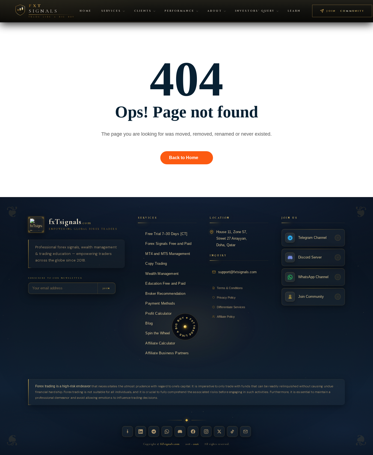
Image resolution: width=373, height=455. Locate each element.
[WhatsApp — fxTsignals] (166, 431)
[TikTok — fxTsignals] (232, 431)
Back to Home (183, 157)
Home (85, 11)
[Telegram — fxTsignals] (153, 431)
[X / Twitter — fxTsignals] (219, 431)
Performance (179, 11)
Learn (294, 11)
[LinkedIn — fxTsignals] (140, 431)
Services (111, 11)
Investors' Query (255, 11)
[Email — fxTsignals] (245, 431)
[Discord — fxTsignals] (179, 431)
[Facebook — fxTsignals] (193, 431)
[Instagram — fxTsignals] (206, 431)
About (215, 11)
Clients (143, 11)
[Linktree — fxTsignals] (127, 431)
